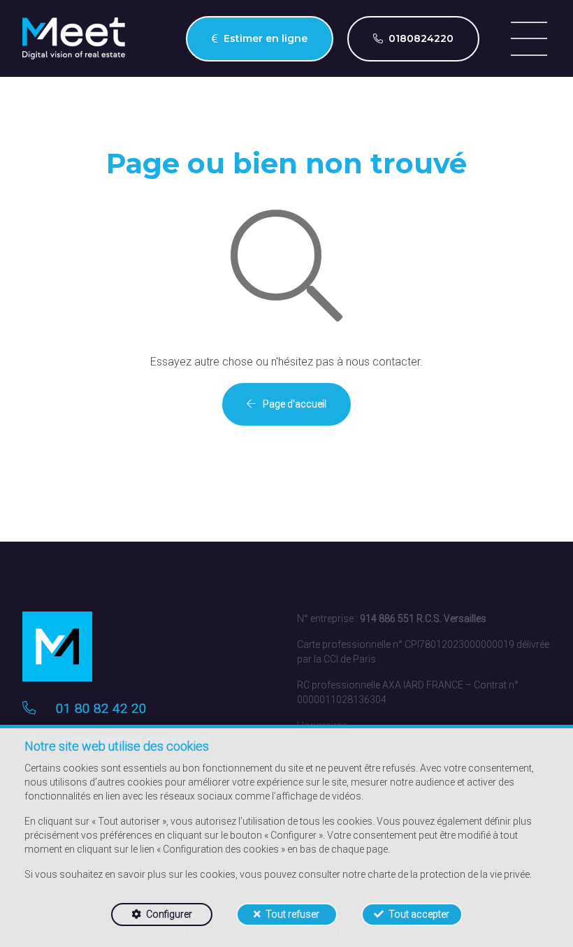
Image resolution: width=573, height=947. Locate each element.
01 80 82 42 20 (101, 708)
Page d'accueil (293, 404)
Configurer (169, 914)
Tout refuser (292, 914)
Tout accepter (419, 914)
